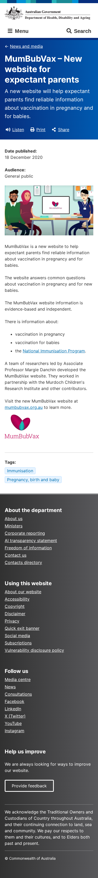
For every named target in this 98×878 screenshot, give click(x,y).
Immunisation (20, 470)
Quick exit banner (22, 628)
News (10, 686)
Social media (17, 635)
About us (13, 518)
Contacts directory (23, 562)
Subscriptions (18, 643)
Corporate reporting (25, 533)
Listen (18, 129)
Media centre (18, 679)
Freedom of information (28, 547)
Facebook (14, 701)
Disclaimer (15, 613)
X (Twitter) (15, 716)
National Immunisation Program (54, 350)
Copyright (15, 606)
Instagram (14, 730)
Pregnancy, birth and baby (33, 479)
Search (82, 31)
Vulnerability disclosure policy (34, 650)
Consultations (18, 694)
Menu (20, 31)
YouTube (13, 723)
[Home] (49, 13)
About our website (23, 591)
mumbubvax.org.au (24, 407)
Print (40, 129)
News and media (26, 46)
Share (63, 129)
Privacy (12, 621)
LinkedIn (13, 708)
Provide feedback (29, 785)
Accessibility (17, 599)
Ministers (13, 525)
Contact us (15, 555)
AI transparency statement (31, 540)
